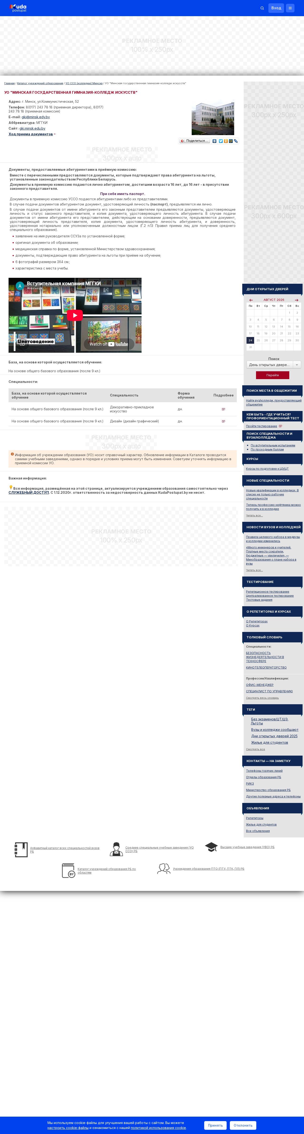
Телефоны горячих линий (264, 770)
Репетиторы (254, 818)
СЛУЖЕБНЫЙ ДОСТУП (29, 492)
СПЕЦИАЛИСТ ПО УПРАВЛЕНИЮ (269, 691)
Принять (215, 1125)
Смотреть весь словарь (262, 697)
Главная (9, 83)
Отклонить (243, 1125)
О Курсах (253, 625)
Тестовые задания (259, 599)
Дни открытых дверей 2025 (274, 736)
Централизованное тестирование (270, 595)
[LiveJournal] (235, 140)
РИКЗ (250, 783)
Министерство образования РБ (268, 790)
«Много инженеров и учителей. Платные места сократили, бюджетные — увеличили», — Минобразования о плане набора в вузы (271, 555)
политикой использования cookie (158, 1128)
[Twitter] (220, 140)
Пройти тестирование (261, 426)
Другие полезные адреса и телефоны (273, 796)
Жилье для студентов (269, 742)
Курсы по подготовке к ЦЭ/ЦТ (267, 468)
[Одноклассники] (225, 140)
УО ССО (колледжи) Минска (84, 83)
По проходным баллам (267, 449)
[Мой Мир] (230, 140)
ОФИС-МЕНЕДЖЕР (260, 685)
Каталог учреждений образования (40, 83)
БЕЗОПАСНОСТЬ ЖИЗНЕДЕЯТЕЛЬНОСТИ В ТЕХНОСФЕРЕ (265, 657)
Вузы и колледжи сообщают (275, 730)
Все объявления (258, 831)
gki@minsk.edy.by (36, 117)
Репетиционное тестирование (267, 591)
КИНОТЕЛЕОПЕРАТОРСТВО (266, 667)
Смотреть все (255, 749)
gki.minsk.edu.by (32, 128)
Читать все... (254, 515)
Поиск (273, 359)
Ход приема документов (31, 134)
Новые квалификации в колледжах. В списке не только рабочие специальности (272, 494)
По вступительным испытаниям (273, 445)
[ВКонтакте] (214, 140)
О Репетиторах (257, 621)
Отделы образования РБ (263, 777)
